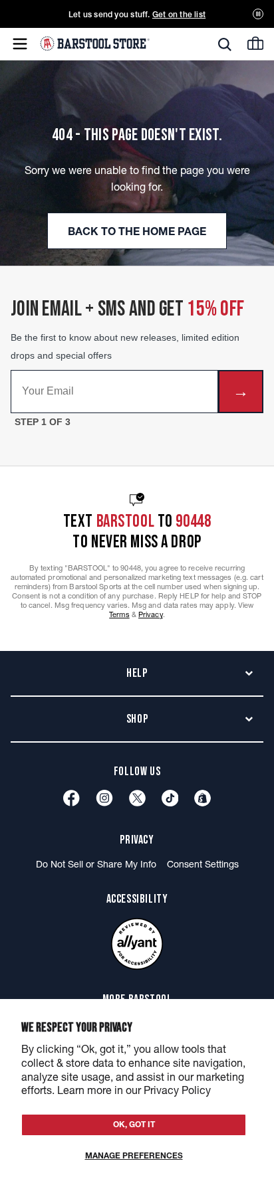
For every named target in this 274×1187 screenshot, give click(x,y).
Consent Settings (203, 864)
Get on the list (179, 14)
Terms (119, 614)
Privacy (150, 614)
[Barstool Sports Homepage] (95, 43)
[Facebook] (71, 798)
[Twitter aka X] (137, 798)
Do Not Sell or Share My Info (96, 864)
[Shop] (202, 798)
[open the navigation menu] (20, 44)
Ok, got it (134, 1124)
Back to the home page (137, 231)
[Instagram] (104, 798)
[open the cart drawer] (255, 43)
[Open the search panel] (224, 44)
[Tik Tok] (170, 798)
